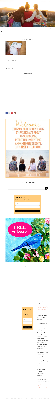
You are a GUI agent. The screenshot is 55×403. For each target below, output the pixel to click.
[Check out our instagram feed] (15, 113)
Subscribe (27, 211)
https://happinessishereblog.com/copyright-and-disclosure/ (43, 387)
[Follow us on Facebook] (7, 113)
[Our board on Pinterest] (12, 113)
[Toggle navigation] (1, 32)
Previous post (9, 68)
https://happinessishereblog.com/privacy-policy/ (42, 307)
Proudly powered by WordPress (14, 398)
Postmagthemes (27, 400)
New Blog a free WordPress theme (37, 398)
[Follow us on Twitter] (9, 113)
